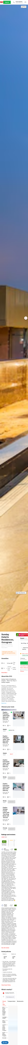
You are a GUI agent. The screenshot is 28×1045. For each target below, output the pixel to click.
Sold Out (11, 777)
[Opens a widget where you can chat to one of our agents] (4, 1042)
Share (24, 6)
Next (25, 318)
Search (7, 2)
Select (11, 754)
